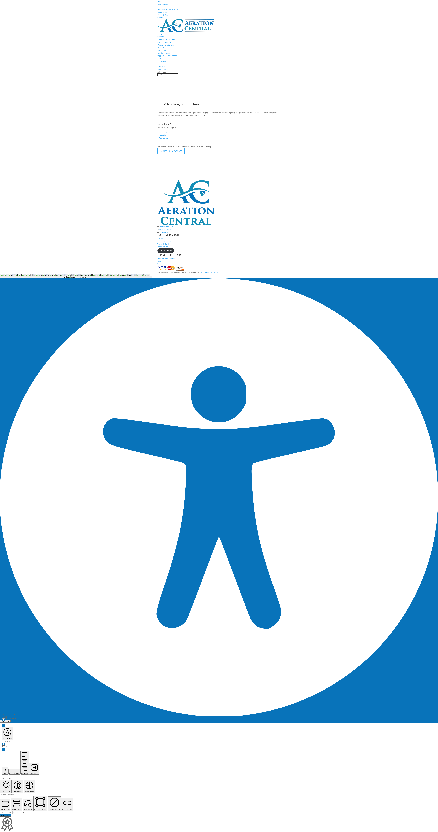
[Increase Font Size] (3, 719)
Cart (159, 64)
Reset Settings (5, 815)
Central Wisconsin (166, 227)
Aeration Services (164, 42)
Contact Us (161, 69)
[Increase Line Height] (3, 744)
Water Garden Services (166, 39)
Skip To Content (6, 812)
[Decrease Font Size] (3, 725)
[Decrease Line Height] (3, 749)
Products (160, 47)
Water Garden (162, 12)
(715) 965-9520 (162, 15)
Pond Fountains (163, 1)
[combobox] (75, 276)
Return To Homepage (171, 150)
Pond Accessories (164, 7)
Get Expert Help (166, 251)
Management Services (165, 45)
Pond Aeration (162, 4)
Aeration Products (164, 50)
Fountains (163, 135)
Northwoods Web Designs (210, 272)
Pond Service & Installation (167, 9)
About (159, 58)
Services (160, 37)
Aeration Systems (165, 132)
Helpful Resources (164, 241)
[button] (151, 277)
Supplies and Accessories (167, 56)
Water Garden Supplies (166, 264)
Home (159, 34)
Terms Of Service (163, 244)
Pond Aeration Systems (166, 258)
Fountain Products (164, 53)
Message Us (164, 232)
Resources (161, 66)
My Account (161, 61)
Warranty (160, 239)
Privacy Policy (162, 247)
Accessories (163, 138)
